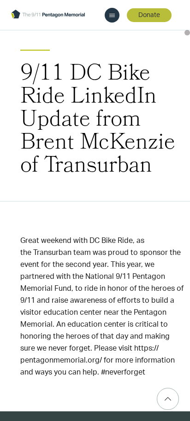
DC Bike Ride (111, 240)
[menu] (112, 15)
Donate (149, 15)
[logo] (48, 15)
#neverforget (123, 372)
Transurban (52, 252)
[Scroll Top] (168, 399)
